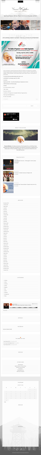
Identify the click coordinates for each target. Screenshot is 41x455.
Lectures (5, 285)
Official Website (20, 364)
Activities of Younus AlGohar (20, 367)
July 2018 (5, 216)
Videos (5, 295)
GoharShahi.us (20, 368)
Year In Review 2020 (7, 344)
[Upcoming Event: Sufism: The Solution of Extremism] (20, 54)
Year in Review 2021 (7, 341)
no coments (16, 174)
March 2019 (5, 213)
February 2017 (6, 243)
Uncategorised (6, 294)
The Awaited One (20, 338)
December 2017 (6, 226)
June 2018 (5, 218)
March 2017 (5, 241)
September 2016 (6, 251)
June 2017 (5, 236)
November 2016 (6, 248)
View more (10, 25)
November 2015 (6, 268)
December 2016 (6, 246)
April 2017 (5, 239)
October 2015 (6, 270)
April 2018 (5, 221)
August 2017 (6, 233)
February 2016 (6, 263)
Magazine (5, 287)
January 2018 (6, 224)
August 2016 (6, 253)
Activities (5, 280)
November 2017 (6, 228)
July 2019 (5, 208)
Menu (20, 1)
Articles (5, 282)
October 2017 (6, 229)
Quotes (5, 290)
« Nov (5, 401)
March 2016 (5, 261)
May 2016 (5, 258)
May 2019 (5, 209)
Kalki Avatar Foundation (20, 371)
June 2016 (5, 256)
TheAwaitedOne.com (20, 370)
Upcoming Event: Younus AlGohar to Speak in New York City (25, 184)
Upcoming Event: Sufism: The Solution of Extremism (20, 38)
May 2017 (5, 238)
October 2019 (6, 204)
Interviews (6, 283)
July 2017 (5, 234)
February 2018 (6, 223)
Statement (6, 292)
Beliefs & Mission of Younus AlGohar (20, 366)
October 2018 (6, 214)
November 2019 (6, 203)
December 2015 (6, 266)
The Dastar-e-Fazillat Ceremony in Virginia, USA (23, 172)
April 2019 (5, 211)
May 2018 (5, 219)
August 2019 (6, 206)
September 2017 (6, 231)
